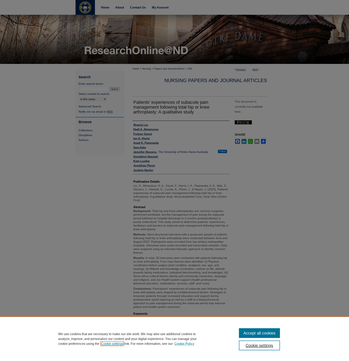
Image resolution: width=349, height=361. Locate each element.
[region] (174, 339)
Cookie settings (112, 343)
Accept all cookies (259, 333)
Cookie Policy (184, 343)
